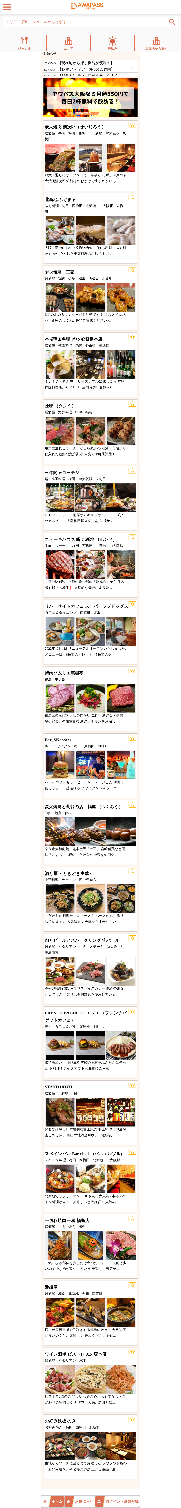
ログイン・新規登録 (122, 1501)
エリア (69, 48)
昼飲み (112, 48)
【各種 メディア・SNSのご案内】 (79, 69)
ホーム (57, 1501)
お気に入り (84, 1501)
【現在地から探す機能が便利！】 (78, 63)
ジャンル (24, 48)
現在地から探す (156, 48)
